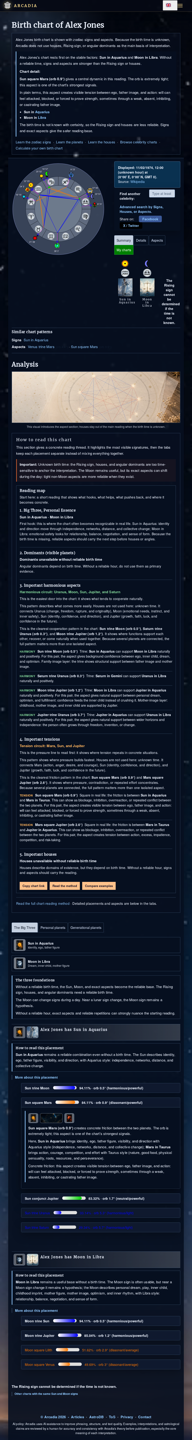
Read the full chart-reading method (43, 903)
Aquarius (42, 111)
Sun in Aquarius (36, 339)
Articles (77, 1416)
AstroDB (96, 1416)
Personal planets (53, 927)
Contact (144, 1416)
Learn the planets (69, 141)
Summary (124, 240)
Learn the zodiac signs (33, 141)
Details (141, 240)
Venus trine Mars (41, 346)
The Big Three (24, 927)
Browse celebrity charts (138, 141)
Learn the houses (101, 141)
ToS (112, 1416)
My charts (124, 249)
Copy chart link (33, 886)
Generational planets (85, 927)
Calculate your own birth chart (39, 147)
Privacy (127, 1416)
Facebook (150, 219)
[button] (7, 5)
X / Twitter (131, 225)
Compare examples (99, 886)
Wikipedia (137, 181)
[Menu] (180, 5)
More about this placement (36, 1077)
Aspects (157, 240)
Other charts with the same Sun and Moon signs (46, 1394)
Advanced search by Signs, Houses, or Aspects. (141, 209)
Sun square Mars (84, 346)
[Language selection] (170, 5)
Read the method (64, 886)
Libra (42, 117)
